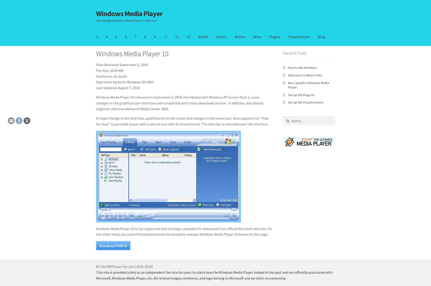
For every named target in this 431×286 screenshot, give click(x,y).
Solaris (221, 36)
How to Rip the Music (302, 68)
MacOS (203, 36)
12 (188, 36)
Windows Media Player (129, 13)
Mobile (240, 36)
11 (177, 36)
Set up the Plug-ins (301, 95)
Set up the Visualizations (305, 102)
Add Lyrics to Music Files (305, 75)
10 (165, 36)
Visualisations (299, 36)
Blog (321, 36)
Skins (257, 36)
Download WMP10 (113, 245)
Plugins (275, 36)
